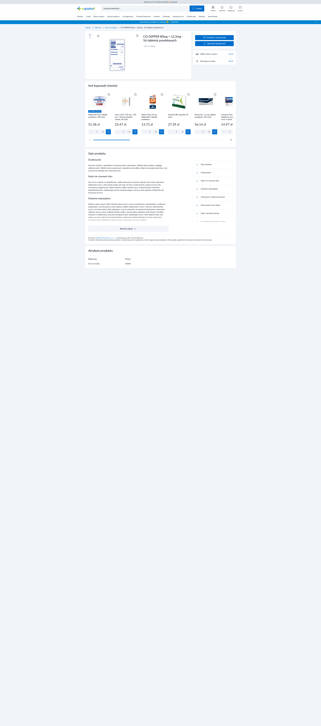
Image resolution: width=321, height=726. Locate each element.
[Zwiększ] (102, 131)
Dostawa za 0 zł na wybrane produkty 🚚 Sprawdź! (160, 2)
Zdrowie (98, 28)
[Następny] (231, 140)
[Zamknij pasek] (315, 22)
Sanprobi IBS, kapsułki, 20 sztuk (178, 116)
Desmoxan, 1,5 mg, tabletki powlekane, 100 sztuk (205, 116)
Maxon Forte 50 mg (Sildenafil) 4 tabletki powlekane (149, 117)
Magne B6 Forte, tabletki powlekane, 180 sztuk (97, 116)
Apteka (88, 28)
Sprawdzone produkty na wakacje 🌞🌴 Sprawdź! (159, 22)
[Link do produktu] (99, 113)
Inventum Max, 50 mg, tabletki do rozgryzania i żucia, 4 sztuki (230, 117)
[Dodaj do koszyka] (108, 131)
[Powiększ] (98, 36)
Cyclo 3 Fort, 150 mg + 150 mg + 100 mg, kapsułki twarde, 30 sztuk (125, 117)
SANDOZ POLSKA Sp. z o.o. (105, 238)
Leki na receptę (111, 28)
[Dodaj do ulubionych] (137, 36)
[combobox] (145, 9)
